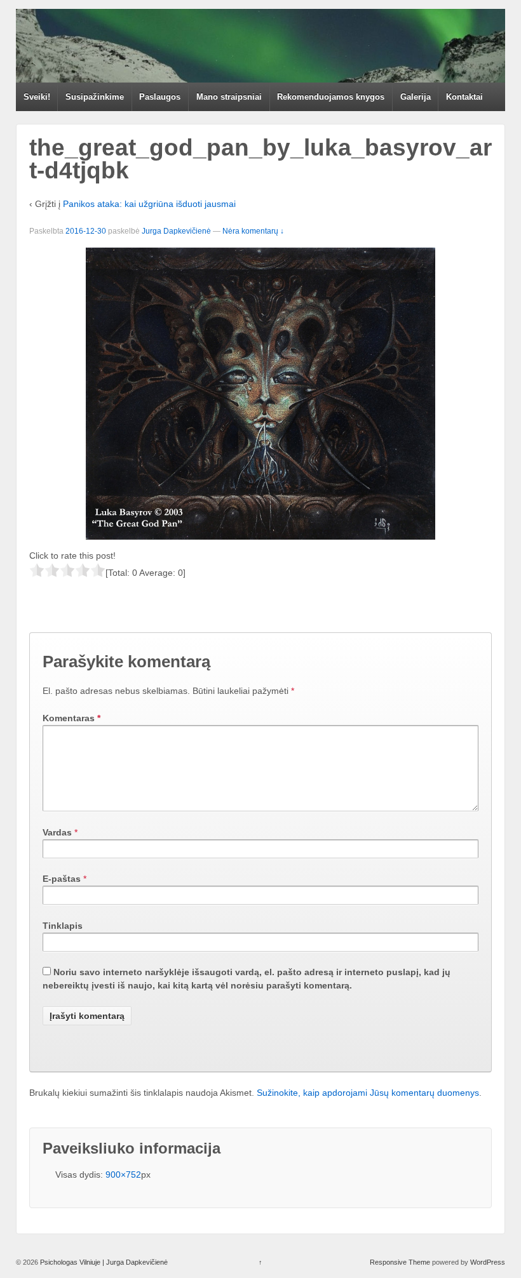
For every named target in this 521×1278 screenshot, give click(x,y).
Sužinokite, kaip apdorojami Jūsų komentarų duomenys (368, 1093)
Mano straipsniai (229, 97)
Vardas (57, 832)
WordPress (487, 1262)
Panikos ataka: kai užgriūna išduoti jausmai (149, 204)
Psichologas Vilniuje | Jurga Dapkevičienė (103, 1262)
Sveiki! (37, 97)
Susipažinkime (94, 97)
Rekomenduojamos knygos (330, 97)
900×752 (123, 1174)
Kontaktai (464, 97)
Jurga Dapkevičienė (176, 231)
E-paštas (62, 879)
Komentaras (71, 718)
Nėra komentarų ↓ (253, 231)
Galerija (415, 97)
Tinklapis (63, 926)
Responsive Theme (400, 1262)
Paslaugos (159, 97)
